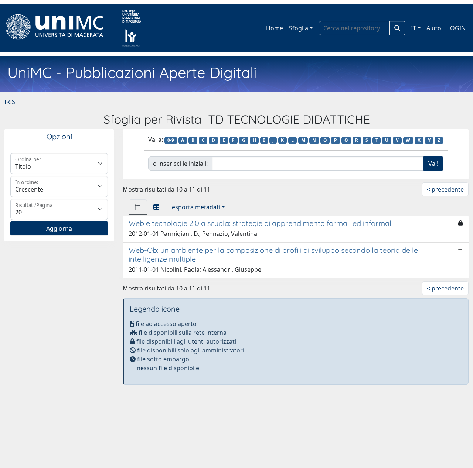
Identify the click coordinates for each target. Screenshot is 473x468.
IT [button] (413, 28)
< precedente (445, 189)
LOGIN (456, 28)
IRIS (9, 102)
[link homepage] (57, 28)
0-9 (170, 140)
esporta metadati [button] (196, 207)
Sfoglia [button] (298, 28)
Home (274, 28)
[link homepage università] (131, 28)
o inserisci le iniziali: (180, 163)
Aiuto (433, 28)
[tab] (138, 207)
